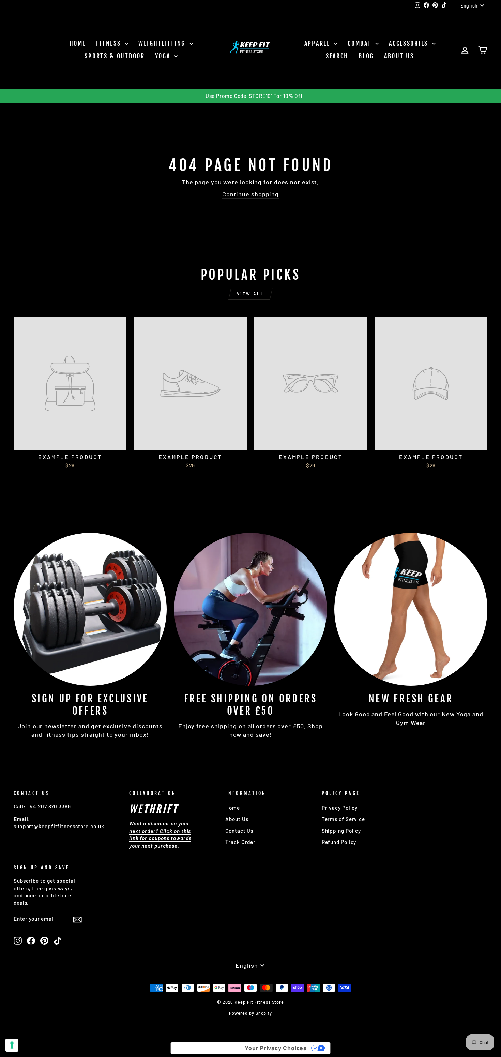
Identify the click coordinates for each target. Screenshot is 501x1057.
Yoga (164, 56)
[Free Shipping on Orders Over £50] (250, 609)
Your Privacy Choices (276, 1048)
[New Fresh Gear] (410, 609)
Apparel (318, 43)
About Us (399, 56)
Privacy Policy (340, 808)
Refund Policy (339, 842)
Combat (361, 43)
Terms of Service (343, 819)
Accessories (409, 43)
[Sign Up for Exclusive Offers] (90, 609)
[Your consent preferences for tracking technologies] (11, 1045)
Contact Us (239, 831)
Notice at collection (204, 1048)
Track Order (240, 842)
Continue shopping (250, 194)
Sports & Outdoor (115, 56)
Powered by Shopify (250, 1013)
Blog (366, 56)
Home (78, 43)
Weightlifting (163, 43)
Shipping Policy (341, 831)
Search (337, 56)
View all (250, 293)
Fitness (109, 43)
